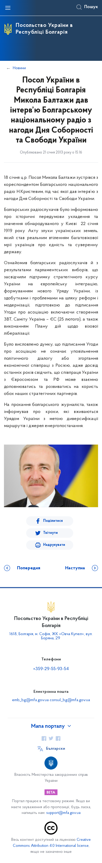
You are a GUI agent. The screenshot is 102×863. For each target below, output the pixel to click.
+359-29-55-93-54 (51, 669)
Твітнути (50, 533)
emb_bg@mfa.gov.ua (30, 700)
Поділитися (53, 521)
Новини (19, 68)
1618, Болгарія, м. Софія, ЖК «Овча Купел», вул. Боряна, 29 (51, 636)
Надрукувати (54, 545)
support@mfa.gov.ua (63, 813)
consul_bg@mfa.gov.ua (70, 700)
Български (55, 749)
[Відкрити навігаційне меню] (7, 7)
